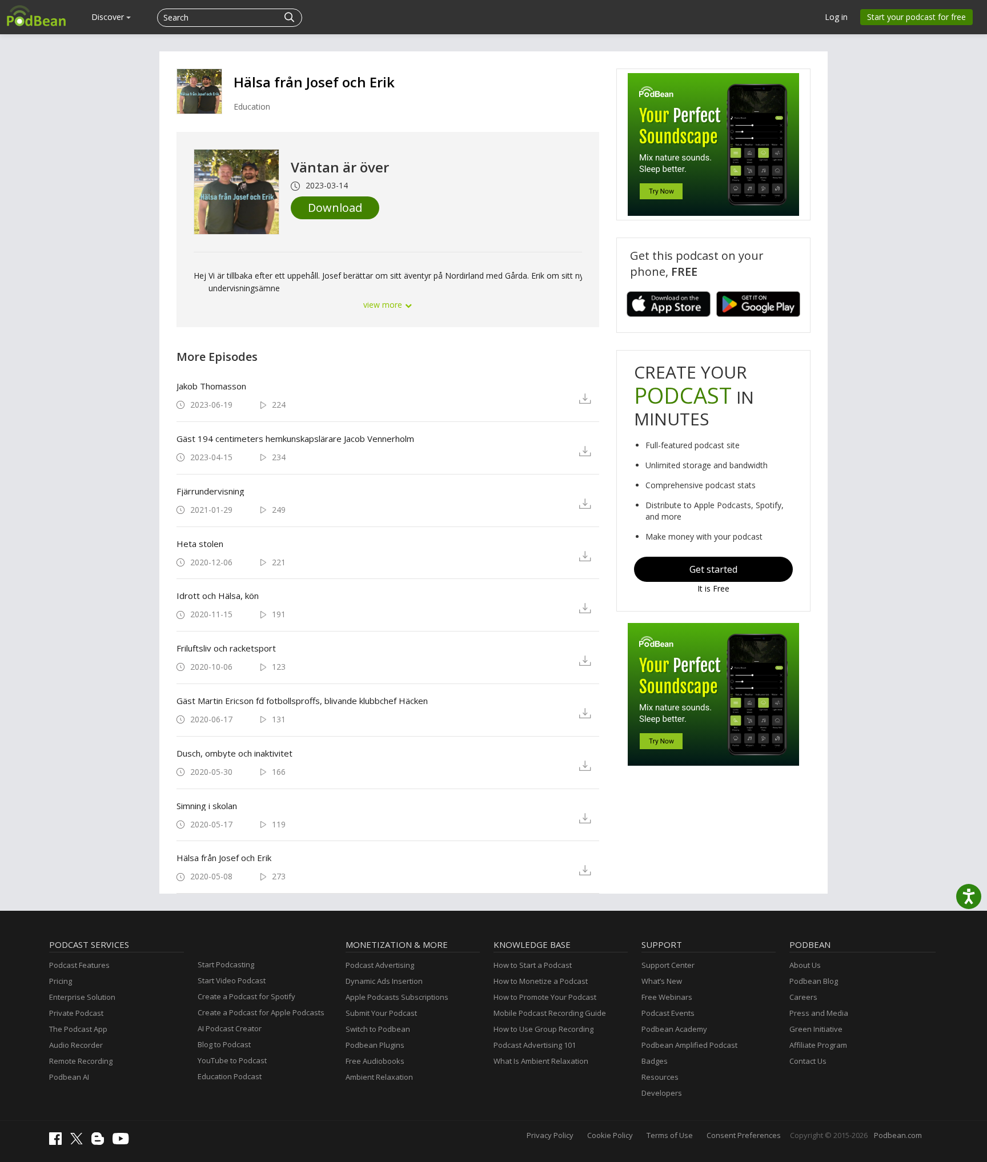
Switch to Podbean (378, 1029)
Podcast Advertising (380, 965)
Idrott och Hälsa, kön (217, 595)
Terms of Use (670, 1135)
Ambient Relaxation (379, 1077)
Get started (713, 569)
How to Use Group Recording (543, 1029)
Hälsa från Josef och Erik (314, 82)
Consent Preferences (744, 1135)
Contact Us (807, 1061)
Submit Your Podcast (381, 1013)
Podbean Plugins (375, 1045)
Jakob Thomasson (211, 386)
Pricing (60, 981)
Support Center (668, 965)
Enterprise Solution (82, 997)
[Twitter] (79, 1141)
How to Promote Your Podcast (545, 997)
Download (335, 207)
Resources (660, 1077)
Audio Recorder (76, 1045)
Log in (836, 16)
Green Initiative (815, 1029)
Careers (803, 997)
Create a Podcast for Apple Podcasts (261, 1012)
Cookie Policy (610, 1135)
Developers (661, 1093)
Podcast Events (668, 1013)
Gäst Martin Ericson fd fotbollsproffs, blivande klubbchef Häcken (302, 700)
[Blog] (100, 1142)
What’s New (661, 981)
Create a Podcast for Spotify (246, 996)
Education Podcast (230, 1076)
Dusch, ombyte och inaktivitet (234, 753)
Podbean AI (69, 1077)
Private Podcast (76, 1013)
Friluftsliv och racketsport (226, 648)
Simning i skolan (206, 806)
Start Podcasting (226, 964)
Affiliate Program (818, 1045)
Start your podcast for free (916, 16)
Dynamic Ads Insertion (384, 981)
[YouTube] (123, 1141)
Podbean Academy (674, 1029)
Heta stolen (199, 543)
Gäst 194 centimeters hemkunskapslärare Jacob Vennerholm (295, 438)
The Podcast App (78, 1029)
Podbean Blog (813, 981)
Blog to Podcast (224, 1044)
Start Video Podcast (232, 980)
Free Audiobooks (375, 1061)
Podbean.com (898, 1135)
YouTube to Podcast (232, 1060)
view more (383, 304)
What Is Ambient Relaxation (541, 1061)
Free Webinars (666, 997)
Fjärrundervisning (210, 491)
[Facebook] (58, 1142)
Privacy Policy (550, 1135)
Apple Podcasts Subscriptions (397, 997)
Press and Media (818, 1013)
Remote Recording (81, 1061)
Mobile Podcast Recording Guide (550, 1013)
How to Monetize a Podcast (541, 981)
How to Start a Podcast (533, 965)
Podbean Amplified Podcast (689, 1045)
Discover (108, 16)
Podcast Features (79, 965)
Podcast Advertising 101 (535, 1045)
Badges (654, 1061)
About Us (805, 965)
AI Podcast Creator (230, 1028)
